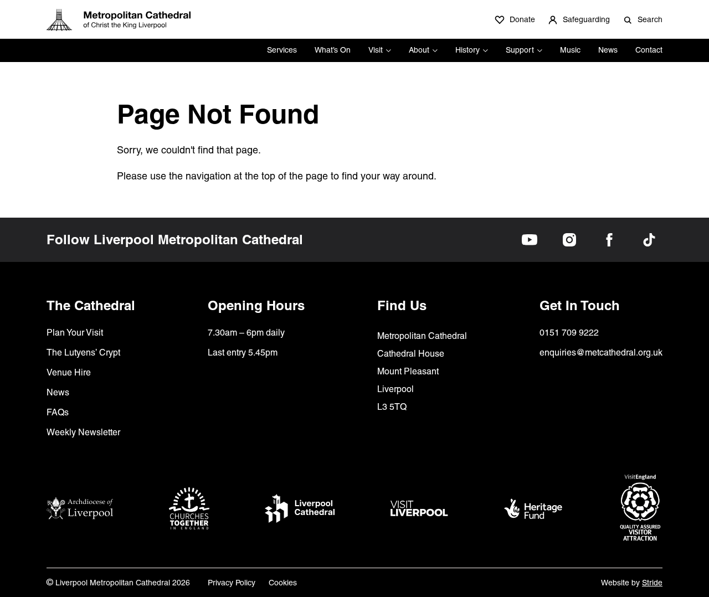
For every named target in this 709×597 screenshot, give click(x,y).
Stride (652, 582)
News (608, 49)
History (467, 49)
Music (570, 49)
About (419, 49)
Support (520, 49)
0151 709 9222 (569, 332)
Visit (375, 49)
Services (282, 49)
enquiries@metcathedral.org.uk (601, 352)
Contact (648, 49)
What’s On (333, 49)
